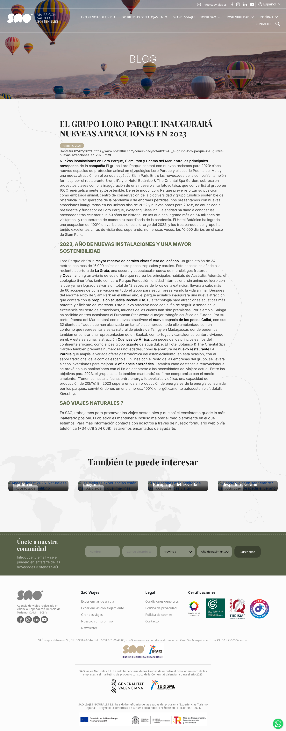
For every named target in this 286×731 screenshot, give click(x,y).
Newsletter (89, 628)
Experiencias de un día (97, 601)
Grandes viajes (92, 615)
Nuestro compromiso (97, 621)
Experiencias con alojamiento (102, 608)
